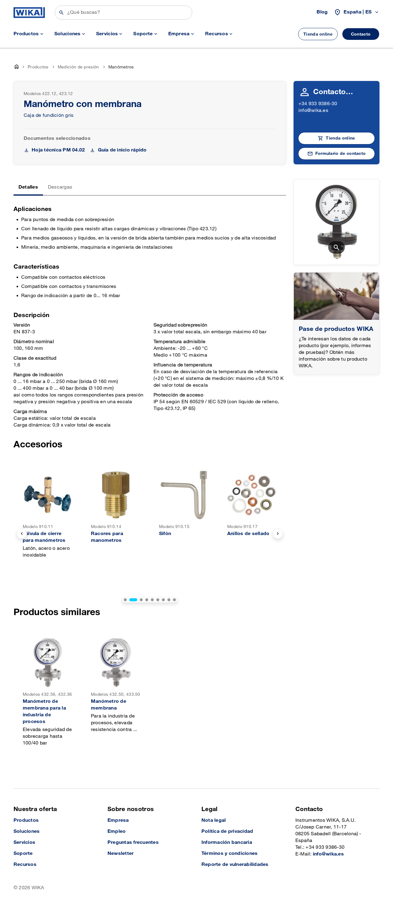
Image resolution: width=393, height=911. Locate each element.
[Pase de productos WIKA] (336, 296)
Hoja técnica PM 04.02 (58, 150)
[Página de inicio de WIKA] (29, 12)
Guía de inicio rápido (122, 150)
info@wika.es (313, 110)
